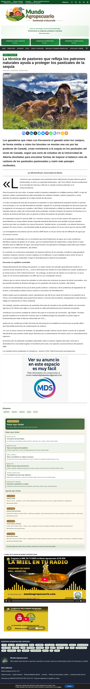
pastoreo (14, 412)
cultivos (4, 645)
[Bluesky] (43, 133)
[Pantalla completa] (84, 601)
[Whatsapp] (51, 133)
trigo (19, 650)
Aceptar (69, 686)
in (83, 2)
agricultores (16, 647)
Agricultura (11, 48)
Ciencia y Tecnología (37, 48)
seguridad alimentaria (61, 645)
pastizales (6, 412)
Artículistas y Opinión (76, 48)
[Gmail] (58, 133)
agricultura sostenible (21, 645)
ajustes (59, 687)
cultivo (72, 647)
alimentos (45, 650)
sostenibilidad (39, 645)
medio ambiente (6, 647)
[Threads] (35, 133)
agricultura (11, 645)
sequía (29, 412)
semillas (57, 650)
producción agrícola (81, 647)
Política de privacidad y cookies (13, 3)
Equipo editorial (18, 1)
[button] (15, 42)
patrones (22, 412)
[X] (27, 133)
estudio (23, 647)
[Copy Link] (62, 133)
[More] (66, 133)
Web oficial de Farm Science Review (16, 528)
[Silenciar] (81, 601)
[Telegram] (39, 133)
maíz (67, 647)
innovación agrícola (83, 645)
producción (72, 645)
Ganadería (20, 48)
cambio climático (49, 645)
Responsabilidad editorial (41, 1)
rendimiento (26, 650)
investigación (39, 647)
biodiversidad (30, 647)
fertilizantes (60, 647)
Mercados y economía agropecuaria (57, 48)
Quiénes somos (6, 1)
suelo (47, 647)
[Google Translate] (54, 133)
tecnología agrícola (36, 650)
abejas (3, 650)
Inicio (3, 48)
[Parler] (47, 133)
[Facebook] (23, 133)
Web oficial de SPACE (12, 503)
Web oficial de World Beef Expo (14, 541)
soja (51, 650)
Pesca (27, 48)
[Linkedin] (31, 133)
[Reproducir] (6, 601)
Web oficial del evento (12, 516)
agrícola (53, 647)
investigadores (11, 650)
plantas (31, 645)
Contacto (28, 1)
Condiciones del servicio (33, 3)
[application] (45, 579)
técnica (35, 412)
